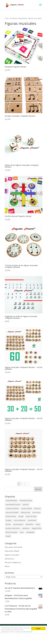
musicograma (18, 524)
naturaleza (29, 524)
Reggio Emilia (36, 528)
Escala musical (11, 516)
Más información (28, 632)
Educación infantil (12, 551)
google (20, 516)
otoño (38, 524)
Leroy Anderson (19, 520)
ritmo (22, 532)
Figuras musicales (12, 555)
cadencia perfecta (12, 508)
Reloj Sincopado (11, 532)
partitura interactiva (13, 528)
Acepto (38, 628)
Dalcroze (37, 508)
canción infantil (26, 508)
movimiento (32, 520)
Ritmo (7, 566)
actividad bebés (11, 500)
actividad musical (26, 500)
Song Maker (30, 532)
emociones (36, 512)
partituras (25, 528)
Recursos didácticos (13, 562)
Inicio (7, 18)
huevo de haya (31, 516)
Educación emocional (13, 547)
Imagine (8, 520)
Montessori (9, 559)
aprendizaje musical (13, 504)
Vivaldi (8, 536)
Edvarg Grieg (25, 512)
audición (26, 504)
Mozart (8, 524)
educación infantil (12, 512)
